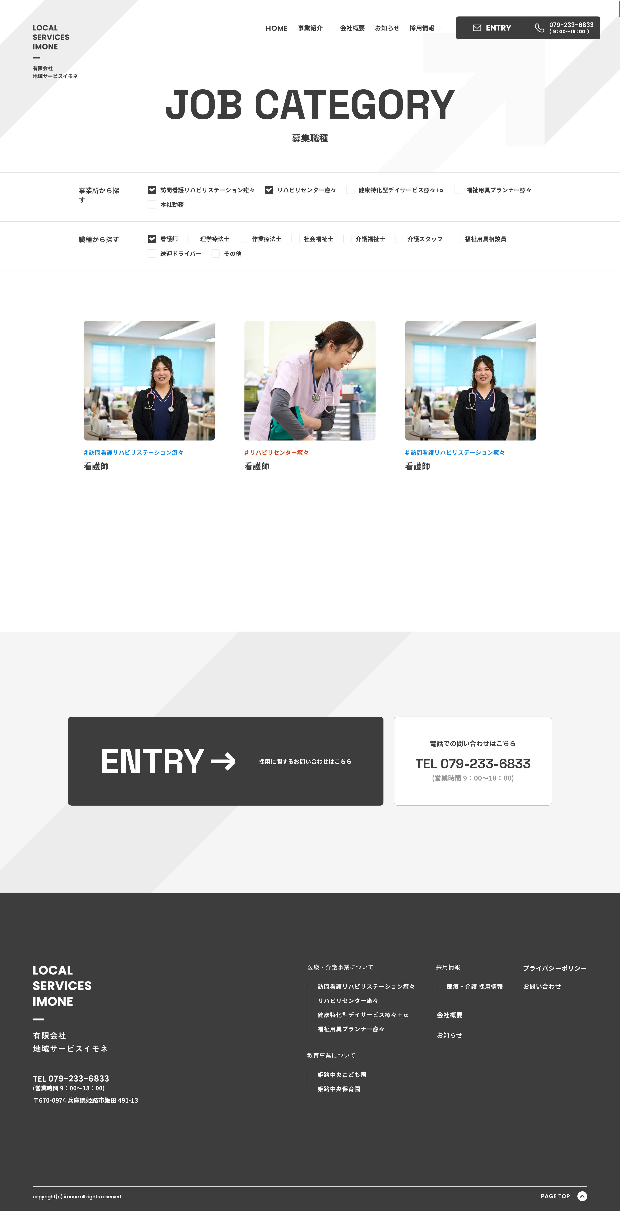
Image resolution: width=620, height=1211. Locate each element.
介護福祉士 (370, 239)
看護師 (169, 239)
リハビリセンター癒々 (306, 190)
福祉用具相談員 (485, 239)
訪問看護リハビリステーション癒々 (207, 190)
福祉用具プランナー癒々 (499, 190)
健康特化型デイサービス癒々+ (401, 190)
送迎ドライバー (181, 253)
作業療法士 (267, 239)
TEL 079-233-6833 (71, 1079)
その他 (233, 253)
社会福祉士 (318, 239)
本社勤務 (172, 204)
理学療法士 (215, 239)
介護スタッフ (425, 239)
